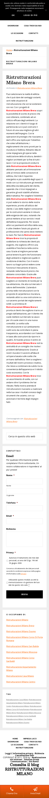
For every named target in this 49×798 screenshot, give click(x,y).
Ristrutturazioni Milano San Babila (22, 646)
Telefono (12, 503)
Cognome (10, 495)
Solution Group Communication (25, 760)
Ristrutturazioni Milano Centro (20, 681)
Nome (10, 475)
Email (10, 516)
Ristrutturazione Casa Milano (20, 676)
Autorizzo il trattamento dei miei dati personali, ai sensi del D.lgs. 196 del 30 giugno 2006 (24, 560)
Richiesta (11, 529)
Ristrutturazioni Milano (17, 619)
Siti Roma (34, 761)
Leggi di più (30, 15)
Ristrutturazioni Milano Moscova (21, 652)
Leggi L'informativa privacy (19, 753)
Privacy (11, 552)
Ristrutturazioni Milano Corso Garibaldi (21, 716)
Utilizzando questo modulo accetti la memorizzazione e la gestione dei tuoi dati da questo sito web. (24, 582)
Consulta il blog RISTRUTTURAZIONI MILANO (24, 769)
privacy (23, 574)
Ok (13, 15)
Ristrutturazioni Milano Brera (23, 79)
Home (9, 50)
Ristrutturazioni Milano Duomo (21, 631)
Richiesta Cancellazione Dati (29, 754)
